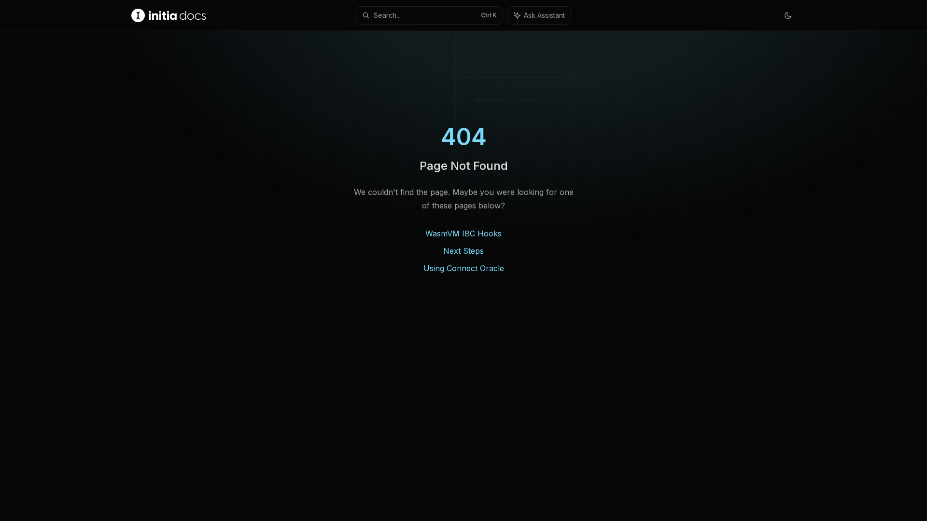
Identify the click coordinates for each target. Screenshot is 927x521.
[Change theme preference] (788, 15)
